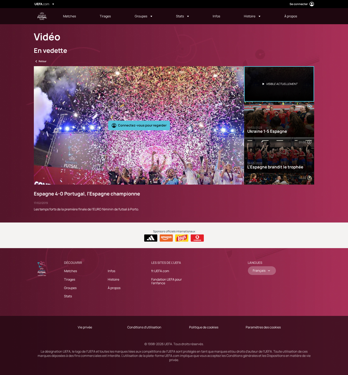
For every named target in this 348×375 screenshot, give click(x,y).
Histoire (113, 279)
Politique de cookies (203, 327)
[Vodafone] (197, 238)
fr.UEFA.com (160, 271)
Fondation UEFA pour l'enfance (166, 281)
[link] (69, 16)
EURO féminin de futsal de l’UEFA (42, 16)
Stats (68, 296)
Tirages (69, 279)
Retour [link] (43, 61)
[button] (143, 16)
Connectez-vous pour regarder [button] (142, 125)
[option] (279, 84)
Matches (70, 271)
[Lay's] (181, 238)
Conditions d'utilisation (144, 327)
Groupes (70, 288)
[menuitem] (76, 16)
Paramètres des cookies (263, 327)
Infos (111, 271)
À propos (114, 288)
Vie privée (85, 327)
